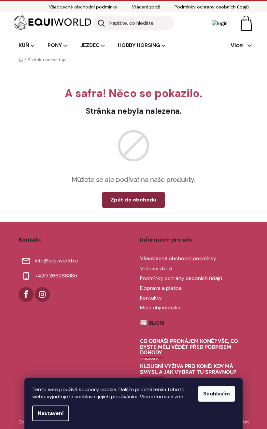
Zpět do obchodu (133, 199)
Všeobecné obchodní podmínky (83, 7)
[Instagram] (42, 294)
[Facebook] (26, 294)
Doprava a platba (161, 288)
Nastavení (50, 413)
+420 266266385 (56, 275)
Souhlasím (216, 393)
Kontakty (151, 297)
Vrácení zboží (146, 7)
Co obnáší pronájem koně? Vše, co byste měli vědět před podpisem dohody (189, 347)
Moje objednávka (160, 307)
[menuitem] (26, 45)
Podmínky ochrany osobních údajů (212, 7)
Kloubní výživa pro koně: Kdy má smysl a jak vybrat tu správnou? (188, 369)
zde (179, 396)
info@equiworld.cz (56, 260)
